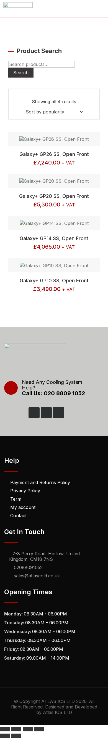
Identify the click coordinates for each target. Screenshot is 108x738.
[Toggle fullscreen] (16, 729)
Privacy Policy (25, 490)
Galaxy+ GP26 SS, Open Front (54, 154)
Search (21, 72)
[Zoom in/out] (5, 729)
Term (15, 499)
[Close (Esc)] (39, 729)
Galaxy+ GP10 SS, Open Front (54, 280)
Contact (18, 515)
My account (22, 507)
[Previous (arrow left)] (5, 736)
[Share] (28, 729)
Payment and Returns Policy (40, 482)
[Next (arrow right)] (16, 736)
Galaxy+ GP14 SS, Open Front (54, 238)
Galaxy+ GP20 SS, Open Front (54, 196)
